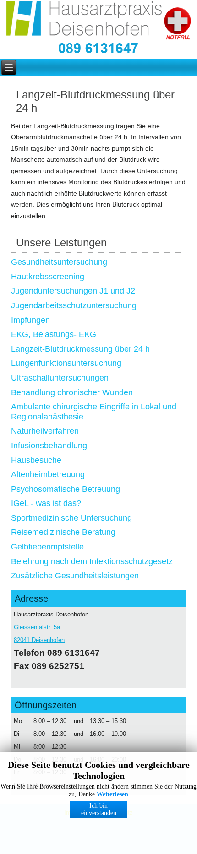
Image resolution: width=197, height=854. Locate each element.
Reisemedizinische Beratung (63, 532)
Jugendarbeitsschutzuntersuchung (74, 305)
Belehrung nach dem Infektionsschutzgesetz (92, 561)
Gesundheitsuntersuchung (59, 262)
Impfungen (30, 320)
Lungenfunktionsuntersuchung (66, 363)
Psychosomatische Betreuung (65, 489)
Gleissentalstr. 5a (37, 627)
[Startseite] (85, 20)
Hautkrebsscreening (47, 276)
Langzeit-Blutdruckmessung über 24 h (80, 349)
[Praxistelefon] (98, 49)
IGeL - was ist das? (46, 503)
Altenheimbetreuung (48, 474)
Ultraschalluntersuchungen (60, 377)
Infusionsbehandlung (49, 445)
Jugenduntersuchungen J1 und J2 (73, 290)
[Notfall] (177, 24)
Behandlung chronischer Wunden (72, 392)
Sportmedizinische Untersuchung (71, 517)
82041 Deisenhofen (39, 639)
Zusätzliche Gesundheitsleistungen (75, 575)
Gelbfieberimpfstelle (47, 546)
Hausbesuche (36, 460)
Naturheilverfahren (45, 430)
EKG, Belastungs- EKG (53, 334)
